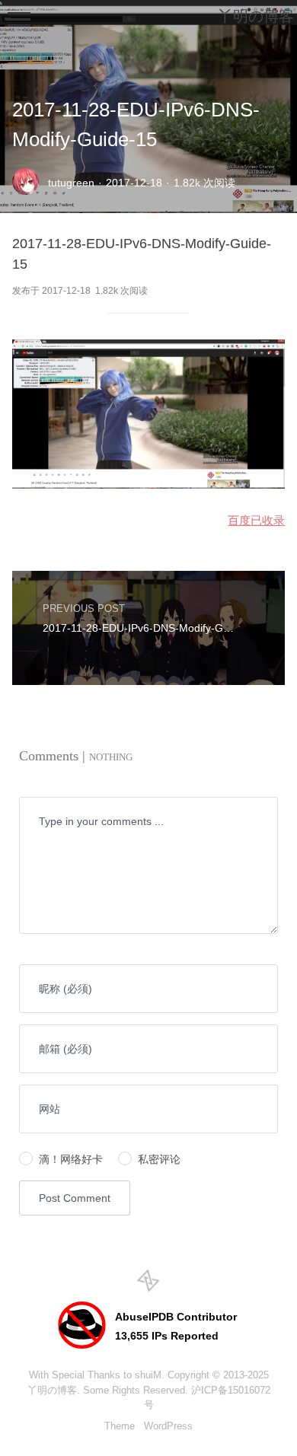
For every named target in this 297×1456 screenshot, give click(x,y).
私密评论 (159, 1159)
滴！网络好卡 (71, 1159)
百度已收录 (256, 520)
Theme (119, 1426)
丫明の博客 (52, 1390)
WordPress (168, 1426)
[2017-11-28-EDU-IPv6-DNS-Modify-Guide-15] (149, 485)
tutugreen (71, 183)
